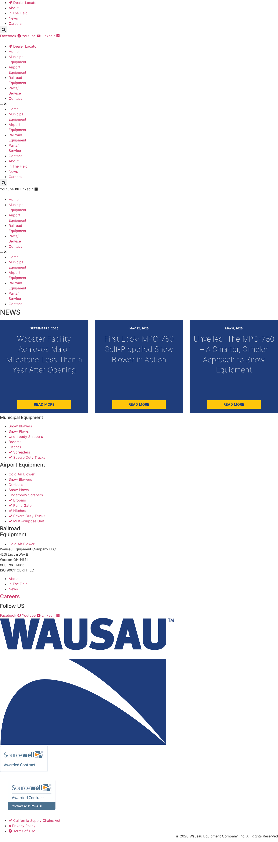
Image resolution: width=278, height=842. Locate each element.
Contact (15, 98)
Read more (44, 404)
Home (13, 51)
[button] (3, 29)
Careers (10, 596)
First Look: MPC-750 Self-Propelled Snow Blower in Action (139, 349)
